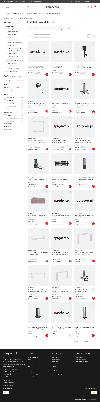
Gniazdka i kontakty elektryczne (15, 60)
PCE (8, 109)
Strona (85, 36)
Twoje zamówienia (56, 357)
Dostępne (9, 115)
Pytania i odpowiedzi (33, 357)
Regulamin (30, 370)
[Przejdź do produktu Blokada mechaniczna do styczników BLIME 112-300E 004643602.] (38, 51)
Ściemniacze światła (13, 31)
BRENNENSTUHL (11, 97)
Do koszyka (46, 74)
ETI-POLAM (10, 100)
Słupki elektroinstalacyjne (15, 51)
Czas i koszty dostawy (81, 359)
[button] (29, 7)
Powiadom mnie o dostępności (70, 149)
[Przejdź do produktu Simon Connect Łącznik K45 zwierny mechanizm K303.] (61, 238)
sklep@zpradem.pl (87, 1)
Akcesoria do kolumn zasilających (14, 57)
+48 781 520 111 (76, 1)
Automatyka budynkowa (14, 40)
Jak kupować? (31, 377)
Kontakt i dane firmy (56, 370)
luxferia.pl (11, 385)
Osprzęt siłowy (11, 45)
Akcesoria (10, 37)
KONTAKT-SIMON (11, 106)
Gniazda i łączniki (15, 18)
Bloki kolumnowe (13, 53)
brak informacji (10, 121)
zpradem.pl (6, 18)
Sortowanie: (30, 36)
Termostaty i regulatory (13, 34)
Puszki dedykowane (12, 71)
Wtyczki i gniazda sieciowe (14, 29)
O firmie (53, 372)
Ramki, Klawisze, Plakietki (14, 68)
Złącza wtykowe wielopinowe (15, 42)
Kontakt (29, 359)
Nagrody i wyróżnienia (57, 375)
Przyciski (10, 66)
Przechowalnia (55, 361)
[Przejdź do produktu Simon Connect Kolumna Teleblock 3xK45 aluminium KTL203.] (38, 163)
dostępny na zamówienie (13, 118)
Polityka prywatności (33, 375)
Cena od (6, 87)
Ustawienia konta (56, 359)
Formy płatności (79, 357)
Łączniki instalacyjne (13, 63)
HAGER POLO (10, 103)
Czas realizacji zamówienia (82, 361)
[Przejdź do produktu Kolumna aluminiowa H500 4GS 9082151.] (61, 89)
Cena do (17, 87)
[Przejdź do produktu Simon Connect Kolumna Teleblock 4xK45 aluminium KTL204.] (61, 163)
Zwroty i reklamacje (32, 372)
